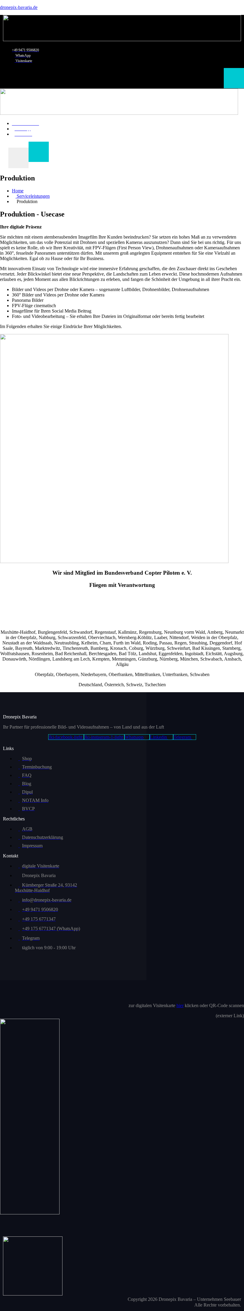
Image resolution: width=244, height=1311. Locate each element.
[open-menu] (234, 78)
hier (180, 1005)
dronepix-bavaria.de (18, 7)
